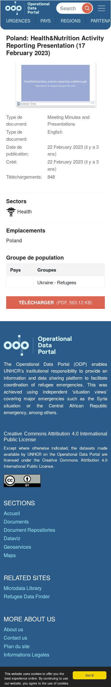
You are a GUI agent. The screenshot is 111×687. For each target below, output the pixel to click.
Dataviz (12, 538)
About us (13, 629)
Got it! (89, 675)
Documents (16, 521)
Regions (70, 21)
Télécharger (55, 302)
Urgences (18, 21)
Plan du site (17, 646)
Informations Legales (26, 654)
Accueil (12, 513)
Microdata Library (23, 588)
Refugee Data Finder (27, 596)
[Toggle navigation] (101, 8)
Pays (45, 21)
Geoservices (17, 546)
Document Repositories (29, 529)
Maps (10, 555)
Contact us (15, 637)
